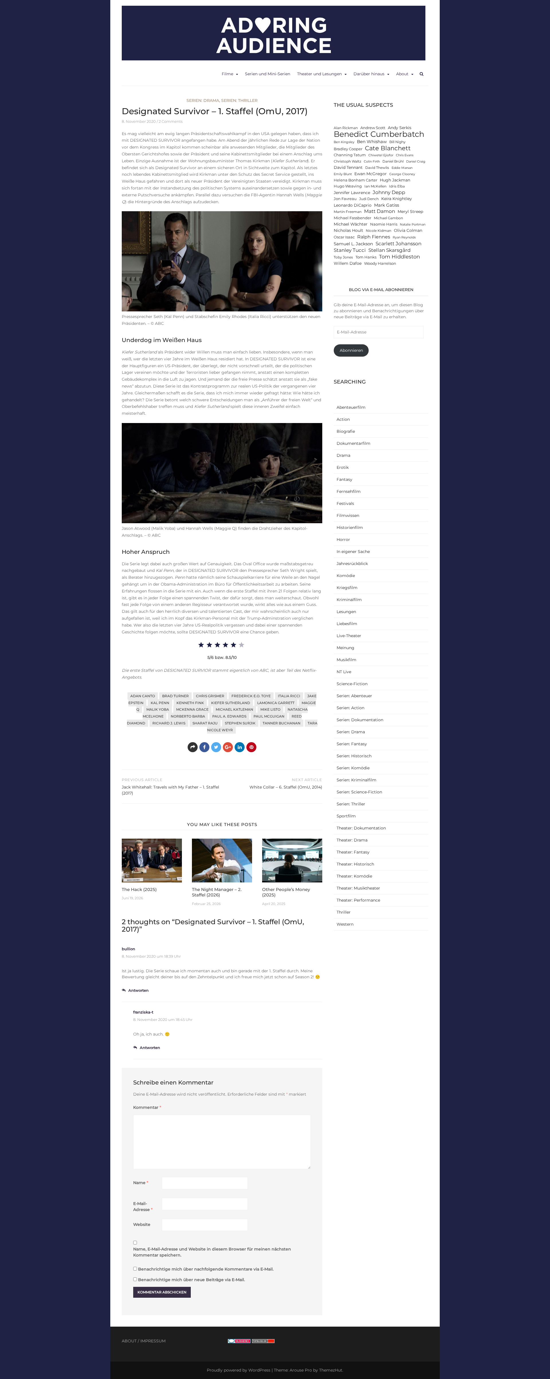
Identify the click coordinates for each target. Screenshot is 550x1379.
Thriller (344, 912)
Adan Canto (142, 696)
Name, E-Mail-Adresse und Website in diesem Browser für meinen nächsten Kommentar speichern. (212, 1252)
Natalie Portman (412, 224)
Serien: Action (350, 707)
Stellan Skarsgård (389, 250)
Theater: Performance (358, 900)
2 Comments (170, 121)
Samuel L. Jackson (353, 243)
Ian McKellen (375, 186)
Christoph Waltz (347, 161)
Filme (227, 73)
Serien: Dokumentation (360, 719)
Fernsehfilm (349, 491)
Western (345, 924)
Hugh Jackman (395, 180)
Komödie (346, 575)
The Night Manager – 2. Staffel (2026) (216, 892)
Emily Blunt (343, 174)
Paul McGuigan (269, 716)
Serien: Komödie (353, 767)
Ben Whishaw (372, 141)
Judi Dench (369, 199)
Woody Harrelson (380, 263)
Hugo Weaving (348, 186)
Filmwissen (348, 515)
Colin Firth (372, 161)
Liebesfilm (347, 623)
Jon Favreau (345, 199)
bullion (128, 949)
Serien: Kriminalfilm (356, 780)
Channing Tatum (350, 155)
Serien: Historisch (354, 755)
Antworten (138, 990)
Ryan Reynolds (404, 237)
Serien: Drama (202, 100)
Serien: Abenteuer (354, 695)
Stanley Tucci (350, 250)
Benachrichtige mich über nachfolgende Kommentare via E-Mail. (206, 1269)
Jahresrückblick (352, 563)
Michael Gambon (388, 218)
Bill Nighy (397, 142)
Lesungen (346, 611)
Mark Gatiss (386, 205)
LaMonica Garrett (275, 703)
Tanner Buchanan (281, 723)
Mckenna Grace (192, 709)
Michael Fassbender (352, 218)
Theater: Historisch (355, 864)
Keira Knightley (396, 198)
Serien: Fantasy (352, 743)
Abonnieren (351, 350)
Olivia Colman (408, 230)
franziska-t (143, 1012)
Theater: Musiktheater (358, 888)
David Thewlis (377, 168)
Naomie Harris (383, 224)
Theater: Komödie (354, 876)
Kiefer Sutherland (230, 703)
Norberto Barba (188, 716)
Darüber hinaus (368, 73)
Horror (343, 539)
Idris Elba (397, 186)
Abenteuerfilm (351, 407)
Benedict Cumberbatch (379, 134)
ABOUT (129, 1341)
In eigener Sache (353, 551)
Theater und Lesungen (319, 73)
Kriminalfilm (349, 599)
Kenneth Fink (190, 703)
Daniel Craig (415, 161)
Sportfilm (346, 816)
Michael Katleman (234, 709)
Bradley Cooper (348, 149)
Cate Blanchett (388, 148)
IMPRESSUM (153, 1341)
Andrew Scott (372, 128)
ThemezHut (330, 1370)
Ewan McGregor (370, 173)
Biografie (346, 431)
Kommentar (147, 1107)
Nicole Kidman (378, 231)
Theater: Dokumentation (361, 828)
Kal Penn (160, 703)
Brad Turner (175, 696)
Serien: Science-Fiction (359, 792)
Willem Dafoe (348, 263)
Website (141, 1224)
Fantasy (344, 479)
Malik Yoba (157, 709)
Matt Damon (379, 211)
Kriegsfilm (347, 587)
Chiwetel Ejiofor (380, 155)
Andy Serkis (399, 127)
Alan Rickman (346, 128)
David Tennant (348, 167)
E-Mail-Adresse (143, 1206)
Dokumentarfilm (353, 443)
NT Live (344, 671)
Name (140, 1182)
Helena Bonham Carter (355, 180)
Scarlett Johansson (398, 243)
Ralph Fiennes (373, 237)
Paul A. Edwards (229, 716)
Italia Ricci (289, 696)
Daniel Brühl (393, 161)
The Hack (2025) (139, 889)
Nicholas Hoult (348, 230)
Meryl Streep (410, 211)
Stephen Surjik (240, 723)
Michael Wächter (351, 224)
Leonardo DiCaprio (353, 205)
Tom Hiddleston (399, 257)
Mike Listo (270, 709)
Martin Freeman (348, 212)
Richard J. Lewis (168, 723)
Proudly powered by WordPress (238, 1370)
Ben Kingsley (344, 142)
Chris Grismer (210, 696)
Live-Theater (349, 635)
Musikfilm (346, 659)
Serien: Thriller (239, 100)
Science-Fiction (352, 683)
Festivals (345, 503)
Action (343, 419)
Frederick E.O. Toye (251, 696)
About (402, 73)
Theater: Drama (352, 840)
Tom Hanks (365, 257)
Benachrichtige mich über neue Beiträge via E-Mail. (191, 1279)
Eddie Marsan (402, 168)
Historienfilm (350, 527)
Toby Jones (343, 257)
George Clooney (402, 174)
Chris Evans (404, 155)
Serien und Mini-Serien (267, 73)
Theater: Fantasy (353, 852)
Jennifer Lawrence (352, 192)
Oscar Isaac (344, 237)
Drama (343, 455)
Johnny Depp (389, 192)
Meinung (345, 647)
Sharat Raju (205, 723)
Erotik (343, 467)
